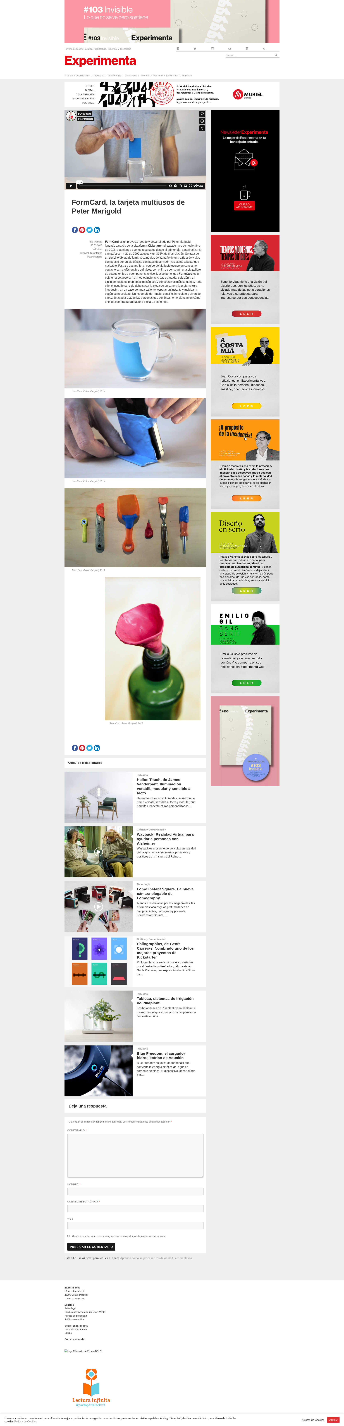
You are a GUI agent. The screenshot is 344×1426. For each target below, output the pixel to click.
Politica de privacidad (75, 1315)
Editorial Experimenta (75, 1329)
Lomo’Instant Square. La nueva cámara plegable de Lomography (165, 893)
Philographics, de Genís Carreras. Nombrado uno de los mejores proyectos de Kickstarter (165, 950)
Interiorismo (114, 75)
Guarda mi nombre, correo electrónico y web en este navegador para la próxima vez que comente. (119, 1236)
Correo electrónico (83, 1201)
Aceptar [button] (333, 1419)
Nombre (74, 1184)
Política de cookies (74, 1319)
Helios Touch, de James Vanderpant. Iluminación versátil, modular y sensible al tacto (164, 786)
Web (70, 1218)
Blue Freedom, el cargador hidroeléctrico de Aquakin (161, 1055)
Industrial (99, 75)
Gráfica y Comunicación (151, 829)
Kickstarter (95, 253)
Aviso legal (70, 1308)
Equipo (68, 1333)
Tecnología (143, 884)
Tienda (186, 75)
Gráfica (68, 75)
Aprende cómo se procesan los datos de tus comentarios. (156, 1258)
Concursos (131, 75)
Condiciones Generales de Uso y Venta (84, 1312)
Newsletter (172, 75)
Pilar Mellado (95, 241)
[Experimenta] (100, 61)
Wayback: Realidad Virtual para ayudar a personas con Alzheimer (165, 838)
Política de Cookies (25, 1421)
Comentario (77, 1130)
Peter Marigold (94, 256)
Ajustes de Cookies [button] (313, 1419)
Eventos (145, 75)
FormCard (84, 253)
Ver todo (158, 75)
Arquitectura (83, 75)
